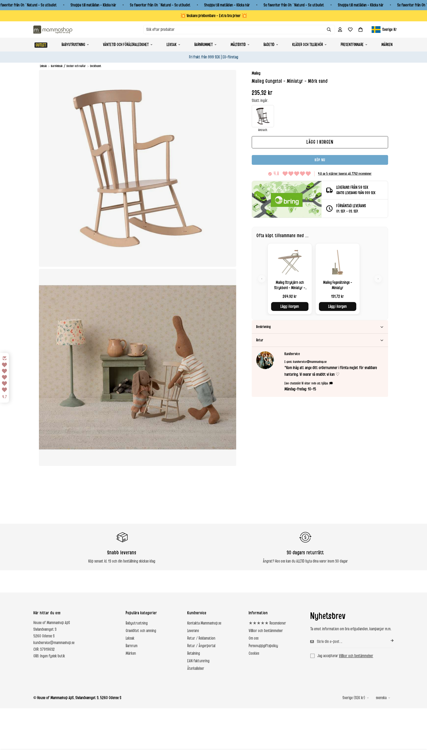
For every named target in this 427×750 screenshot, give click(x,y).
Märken (387, 44)
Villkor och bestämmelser (266, 631)
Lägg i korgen (289, 306)
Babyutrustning (73, 44)
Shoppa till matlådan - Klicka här (93, 5)
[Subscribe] (388, 640)
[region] (319, 279)
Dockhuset (95, 66)
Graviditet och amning (141, 631)
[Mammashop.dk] (52, 29)
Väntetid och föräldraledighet (126, 44)
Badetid (269, 44)
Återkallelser (195, 668)
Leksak (172, 44)
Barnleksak (56, 66)
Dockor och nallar (76, 66)
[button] (360, 29)
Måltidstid (238, 44)
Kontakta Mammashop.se (204, 623)
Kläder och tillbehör (307, 44)
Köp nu (320, 160)
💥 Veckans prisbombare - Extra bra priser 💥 (213, 16)
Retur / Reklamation (201, 638)
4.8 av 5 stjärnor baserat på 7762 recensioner (345, 173)
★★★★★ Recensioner (267, 623)
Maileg (256, 73)
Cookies (254, 653)
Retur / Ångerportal (201, 646)
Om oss (253, 638)
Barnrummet (203, 44)
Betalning (193, 653)
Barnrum (131, 646)
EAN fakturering (198, 661)
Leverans (193, 631)
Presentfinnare (352, 44)
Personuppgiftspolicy (263, 646)
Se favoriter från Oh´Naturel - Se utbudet (160, 5)
